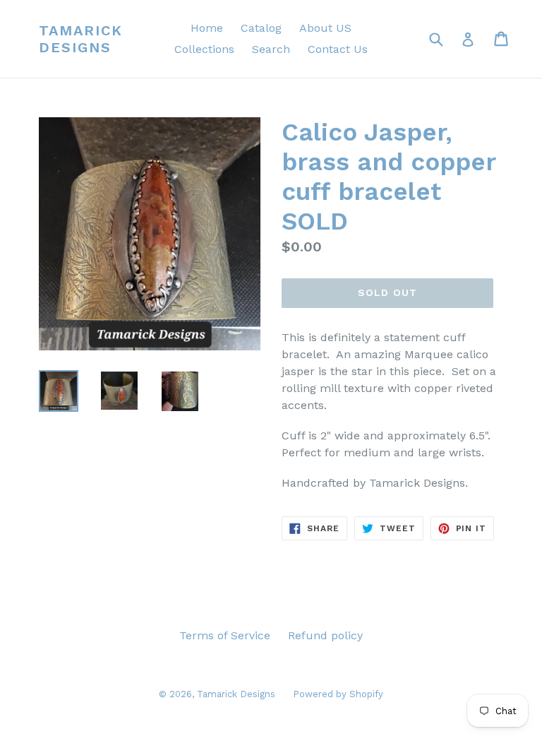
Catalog (261, 28)
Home (207, 28)
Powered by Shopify (338, 694)
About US (325, 28)
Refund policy (325, 635)
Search (271, 49)
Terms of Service (224, 635)
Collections (204, 49)
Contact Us (338, 49)
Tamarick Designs (81, 39)
